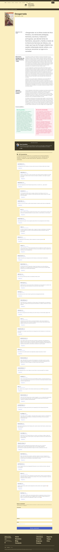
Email (18, 522)
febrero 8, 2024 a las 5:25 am (23, 493)
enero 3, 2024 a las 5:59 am (23, 283)
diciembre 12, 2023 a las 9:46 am (24, 227)
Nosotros (18, 539)
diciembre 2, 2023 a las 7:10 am (21, 164)
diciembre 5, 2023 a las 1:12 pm (24, 191)
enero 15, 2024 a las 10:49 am (21, 350)
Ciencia (13, 2)
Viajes (27, 2)
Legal (5, 547)
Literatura (9, 2)
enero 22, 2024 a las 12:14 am (24, 414)
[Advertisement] (35, 25)
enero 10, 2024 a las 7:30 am (21, 329)
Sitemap (12, 547)
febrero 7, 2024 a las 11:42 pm (24, 474)
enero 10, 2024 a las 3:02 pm (24, 319)
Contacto (18, 543)
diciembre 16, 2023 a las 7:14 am (24, 246)
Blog (16, 541)
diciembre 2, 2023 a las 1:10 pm (24, 173)
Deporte (23, 2)
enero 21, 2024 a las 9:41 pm (21, 424)
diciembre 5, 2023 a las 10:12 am (22, 183)
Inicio (5, 2)
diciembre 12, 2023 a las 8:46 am (22, 219)
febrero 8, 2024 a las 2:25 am (21, 484)
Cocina (20, 2)
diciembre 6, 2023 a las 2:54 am (24, 210)
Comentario (19, 507)
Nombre (18, 518)
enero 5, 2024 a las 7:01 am (21, 292)
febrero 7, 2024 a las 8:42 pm (21, 464)
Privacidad (8, 547)
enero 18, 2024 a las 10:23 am (21, 387)
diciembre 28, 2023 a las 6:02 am (22, 256)
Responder (20, 168)
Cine (29, 2)
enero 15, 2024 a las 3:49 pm (23, 358)
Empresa (16, 2)
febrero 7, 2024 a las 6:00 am (24, 454)
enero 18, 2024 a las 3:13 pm (23, 377)
